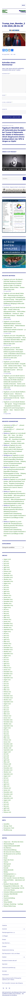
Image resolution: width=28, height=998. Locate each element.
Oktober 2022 (7, 651)
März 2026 (7, 569)
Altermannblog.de (9, 844)
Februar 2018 (7, 764)
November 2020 (8, 697)
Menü (23, 5)
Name (4, 95)
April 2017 (6, 784)
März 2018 (6, 762)
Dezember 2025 (8, 575)
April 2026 (7, 567)
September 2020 (8, 701)
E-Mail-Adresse (7, 102)
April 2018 (6, 760)
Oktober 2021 (7, 675)
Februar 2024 (7, 619)
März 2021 (6, 689)
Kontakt (6, 868)
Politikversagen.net (9, 876)
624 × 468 (13, 54)
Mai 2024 (6, 613)
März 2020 (7, 714)
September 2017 (8, 774)
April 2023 (6, 639)
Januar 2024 (7, 621)
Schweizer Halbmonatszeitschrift (13, 892)
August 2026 (7, 559)
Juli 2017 (6, 778)
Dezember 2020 (8, 695)
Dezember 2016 (8, 792)
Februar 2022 (7, 667)
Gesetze (6, 862)
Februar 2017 (7, 788)
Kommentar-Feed (9, 828)
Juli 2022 (6, 657)
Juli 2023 (6, 633)
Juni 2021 (6, 683)
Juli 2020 (6, 705)
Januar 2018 (7, 766)
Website (4, 109)
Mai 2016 (6, 806)
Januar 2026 (7, 573)
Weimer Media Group (10, 906)
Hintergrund (7, 864)
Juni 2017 (6, 780)
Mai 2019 (6, 734)
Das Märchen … (8, 848)
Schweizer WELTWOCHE (10, 894)
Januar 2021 (7, 693)
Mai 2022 (6, 661)
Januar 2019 (7, 742)
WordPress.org (8, 830)
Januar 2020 (7, 718)
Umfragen (5, 936)
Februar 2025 (7, 595)
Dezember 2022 (8, 647)
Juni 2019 (6, 732)
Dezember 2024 (8, 599)
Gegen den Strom (9, 860)
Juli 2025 (6, 585)
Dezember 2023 (8, 623)
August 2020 (7, 703)
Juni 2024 (6, 611)
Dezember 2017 (8, 768)
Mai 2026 (6, 565)
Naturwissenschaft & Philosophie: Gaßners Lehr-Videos (11, 978)
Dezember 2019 (8, 720)
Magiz (5, 429)
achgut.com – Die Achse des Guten (13, 842)
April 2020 (6, 711)
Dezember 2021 (8, 671)
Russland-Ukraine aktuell (9, 960)
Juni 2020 (6, 707)
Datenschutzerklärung (10, 850)
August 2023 (7, 631)
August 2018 (7, 752)
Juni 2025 (6, 587)
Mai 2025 (6, 589)
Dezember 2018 (8, 744)
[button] (14, 163)
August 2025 (7, 583)
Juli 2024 (6, 609)
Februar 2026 (7, 571)
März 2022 (7, 665)
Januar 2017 (7, 790)
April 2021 (6, 687)
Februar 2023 (7, 643)
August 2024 (7, 607)
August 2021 (7, 679)
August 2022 (7, 655)
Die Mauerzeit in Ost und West (12, 854)
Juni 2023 (6, 635)
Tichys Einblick (8, 902)
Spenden (6, 896)
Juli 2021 (6, 681)
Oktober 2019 (7, 724)
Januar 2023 (7, 645)
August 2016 (7, 800)
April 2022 (6, 663)
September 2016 (8, 798)
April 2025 (6, 591)
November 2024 (8, 601)
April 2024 (6, 615)
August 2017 (7, 776)
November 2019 (8, 722)
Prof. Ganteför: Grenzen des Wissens (14, 878)
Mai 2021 (6, 685)
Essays (5, 858)
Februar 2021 (7, 691)
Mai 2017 (6, 782)
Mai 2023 (6, 637)
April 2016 (6, 808)
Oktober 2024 (7, 603)
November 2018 (8, 746)
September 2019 (8, 726)
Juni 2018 (6, 756)
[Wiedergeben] (4, 169)
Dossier (6, 856)
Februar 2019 (7, 740)
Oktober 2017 (7, 772)
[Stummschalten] (21, 169)
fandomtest (7, 425)
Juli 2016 (6, 802)
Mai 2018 (6, 758)
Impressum (7, 866)
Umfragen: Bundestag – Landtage (13, 904)
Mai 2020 (6, 709)
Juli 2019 (6, 730)
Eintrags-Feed (8, 826)
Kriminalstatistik (8, 870)
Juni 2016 (6, 804)
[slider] (13, 169)
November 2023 (8, 625)
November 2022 (8, 649)
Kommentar (6, 73)
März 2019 (7, 738)
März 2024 (7, 617)
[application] (14, 163)
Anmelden (6, 824)
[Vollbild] (24, 169)
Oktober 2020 (7, 699)
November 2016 (8, 794)
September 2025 (8, 581)
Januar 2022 (7, 669)
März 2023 (7, 641)
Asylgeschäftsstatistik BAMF (12, 846)
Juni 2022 (6, 659)
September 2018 (8, 750)
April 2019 (6, 736)
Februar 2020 (7, 716)
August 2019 (7, 728)
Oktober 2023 (7, 627)
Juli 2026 (6, 561)
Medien (6, 872)
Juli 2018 (6, 754)
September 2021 (8, 677)
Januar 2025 (7, 597)
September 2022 (8, 653)
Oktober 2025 (7, 579)
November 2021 (8, 673)
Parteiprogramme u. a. (10, 874)
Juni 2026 (6, 563)
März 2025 (7, 593)
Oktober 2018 (7, 748)
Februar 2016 (7, 812)
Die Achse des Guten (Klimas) (12, 852)
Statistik (6, 900)
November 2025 (8, 577)
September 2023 (8, 629)
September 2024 (8, 605)
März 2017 (6, 786)
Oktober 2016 (7, 796)
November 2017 (8, 770)
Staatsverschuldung (9, 898)
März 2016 (7, 810)
